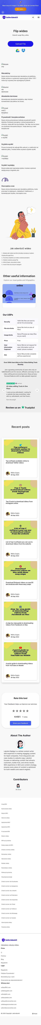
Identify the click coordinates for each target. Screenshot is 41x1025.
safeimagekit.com (6, 991)
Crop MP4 (4, 804)
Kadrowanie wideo (6, 808)
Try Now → (20, 9)
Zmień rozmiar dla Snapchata (9, 899)
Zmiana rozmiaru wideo (7, 849)
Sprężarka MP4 (5, 827)
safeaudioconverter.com (8, 1001)
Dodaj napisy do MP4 (7, 845)
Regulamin (4, 963)
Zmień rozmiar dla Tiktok (8, 904)
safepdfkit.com (5, 987)
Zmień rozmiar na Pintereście (9, 895)
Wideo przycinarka (6, 872)
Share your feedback (20, 723)
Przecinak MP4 (5, 831)
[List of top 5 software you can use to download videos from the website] (20, 530)
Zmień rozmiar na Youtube (8, 918)
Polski (35, 1013)
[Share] (33, 17)
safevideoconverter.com (8, 1008)
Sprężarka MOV (5, 822)
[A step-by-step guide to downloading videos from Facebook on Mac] (20, 611)
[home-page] (14, 17)
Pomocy (3, 956)
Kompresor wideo (6, 854)
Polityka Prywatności (7, 973)
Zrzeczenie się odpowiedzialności (11, 980)
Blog (2, 959)
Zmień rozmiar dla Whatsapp (9, 913)
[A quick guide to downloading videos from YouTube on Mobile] (20, 651)
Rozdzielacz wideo (6, 868)
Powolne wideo (5, 927)
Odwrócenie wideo (6, 922)
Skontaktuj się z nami (7, 977)
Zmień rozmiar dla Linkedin (8, 890)
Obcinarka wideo (6, 858)
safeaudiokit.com (6, 997)
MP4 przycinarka (6, 840)
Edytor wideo (5, 836)
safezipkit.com (5, 994)
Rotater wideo (5, 863)
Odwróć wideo (5, 818)
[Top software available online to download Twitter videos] (20, 449)
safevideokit (16, 1013)
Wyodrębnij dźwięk (6, 877)
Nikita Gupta (15, 473)
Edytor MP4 (4, 813)
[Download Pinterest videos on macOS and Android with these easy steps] (20, 570)
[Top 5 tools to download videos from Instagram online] (20, 489)
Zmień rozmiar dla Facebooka (9, 881)
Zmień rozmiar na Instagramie (9, 886)
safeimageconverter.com (8, 1004)
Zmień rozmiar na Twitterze (8, 908)
